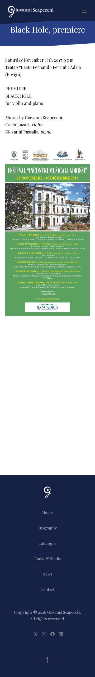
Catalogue (48, 543)
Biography (48, 528)
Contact (48, 589)
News (47, 574)
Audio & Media (47, 558)
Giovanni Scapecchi (63, 612)
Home (47, 512)
